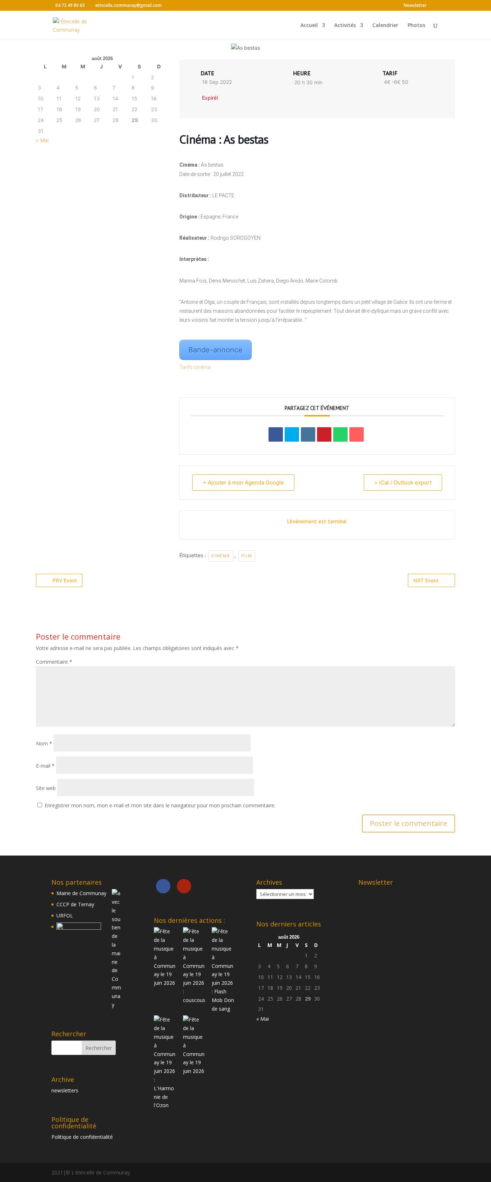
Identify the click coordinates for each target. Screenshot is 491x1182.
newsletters (64, 1090)
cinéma (220, 555)
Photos (416, 25)
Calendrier (385, 25)
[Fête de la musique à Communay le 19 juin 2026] (165, 957)
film (246, 555)
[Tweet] (292, 434)
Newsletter (415, 5)
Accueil (309, 25)
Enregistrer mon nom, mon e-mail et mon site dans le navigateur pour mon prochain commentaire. (160, 805)
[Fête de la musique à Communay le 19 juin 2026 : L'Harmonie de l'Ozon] (165, 1062)
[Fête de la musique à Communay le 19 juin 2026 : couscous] (194, 965)
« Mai (42, 140)
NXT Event (426, 580)
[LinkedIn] (308, 434)
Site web (46, 788)
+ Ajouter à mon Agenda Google (243, 482)
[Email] (356, 434)
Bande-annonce (215, 350)
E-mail (45, 765)
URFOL (64, 915)
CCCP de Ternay (75, 904)
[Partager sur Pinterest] (324, 434)
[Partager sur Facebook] (276, 434)
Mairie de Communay (81, 893)
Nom (44, 743)
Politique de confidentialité (82, 1136)
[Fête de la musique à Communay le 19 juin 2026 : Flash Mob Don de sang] (223, 970)
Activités (345, 25)
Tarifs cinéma (195, 367)
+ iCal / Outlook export (403, 482)
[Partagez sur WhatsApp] (340, 434)
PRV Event (64, 580)
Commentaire (54, 661)
